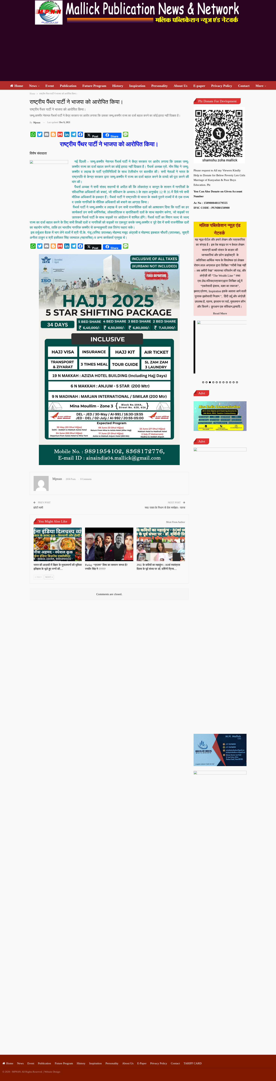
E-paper (199, 86)
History (117, 86)
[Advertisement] (138, 53)
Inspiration (137, 86)
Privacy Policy (221, 86)
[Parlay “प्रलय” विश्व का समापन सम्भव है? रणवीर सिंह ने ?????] (109, 544)
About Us (180, 86)
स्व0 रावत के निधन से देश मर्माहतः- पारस (165, 507)
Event (49, 86)
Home (18, 86)
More (259, 86)
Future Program (94, 86)
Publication (68, 86)
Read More (220, 313)
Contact (244, 86)
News (33, 86)
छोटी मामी (38, 507)
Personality (159, 86)
